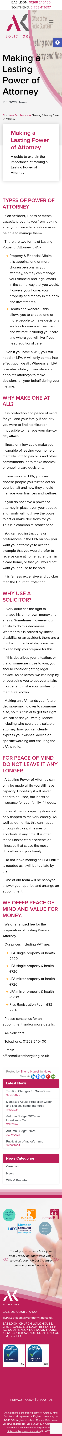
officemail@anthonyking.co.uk (33, 1318)
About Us (45, 1399)
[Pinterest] (48, 1076)
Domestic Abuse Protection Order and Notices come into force (29, 1104)
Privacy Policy (22, 1399)
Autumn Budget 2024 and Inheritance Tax (24, 1118)
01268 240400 (26, 1312)
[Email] (53, 1076)
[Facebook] (38, 1076)
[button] (57, 42)
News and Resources (19, 115)
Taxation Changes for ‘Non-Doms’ (28, 1091)
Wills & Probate (16, 1180)
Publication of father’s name (24, 1141)
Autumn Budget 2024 (21, 1131)
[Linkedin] (33, 1076)
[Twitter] (43, 1076)
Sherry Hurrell (29, 1071)
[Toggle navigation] (51, 23)
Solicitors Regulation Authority (23, 1431)
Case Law (12, 1166)
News (23, 102)
